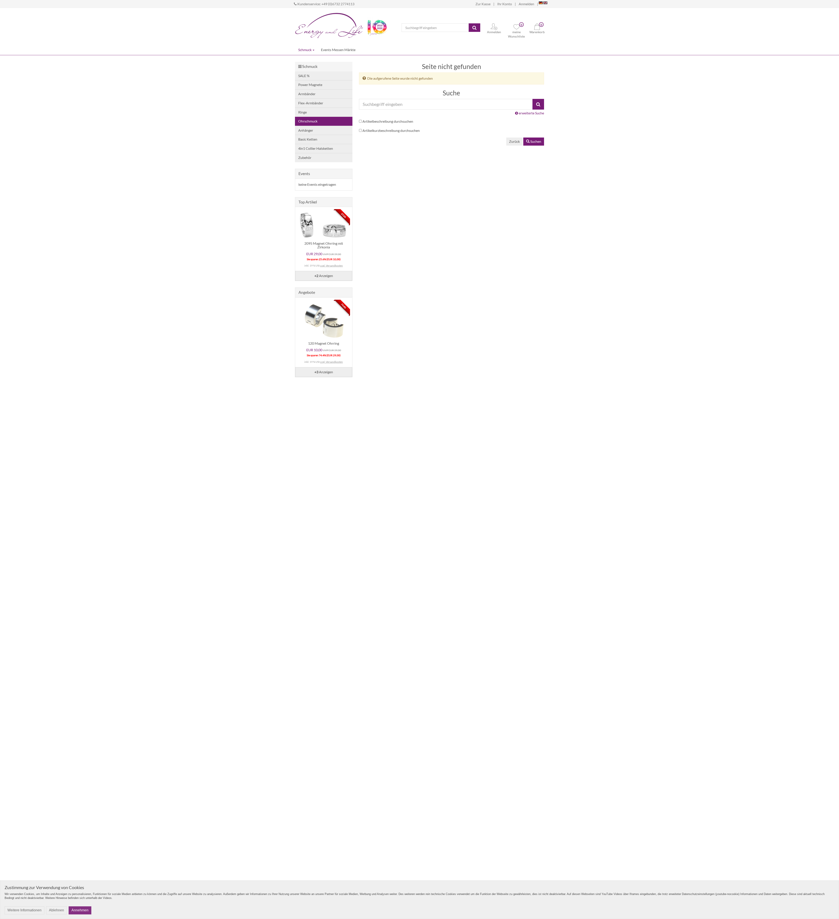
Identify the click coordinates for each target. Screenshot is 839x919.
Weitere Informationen (24, 910)
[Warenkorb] (537, 26)
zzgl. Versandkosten (331, 265)
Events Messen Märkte (338, 50)
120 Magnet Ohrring (323, 343)
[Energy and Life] (329, 24)
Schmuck (305, 50)
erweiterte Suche (531, 113)
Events (304, 173)
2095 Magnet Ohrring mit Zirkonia (323, 245)
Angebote (306, 292)
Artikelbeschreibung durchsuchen (387, 121)
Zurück (514, 141)
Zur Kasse (483, 4)
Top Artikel (307, 202)
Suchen (535, 141)
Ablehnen (56, 910)
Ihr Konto (504, 4)
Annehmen (79, 910)
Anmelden (526, 4)
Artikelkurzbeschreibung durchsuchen (391, 130)
